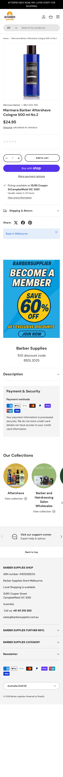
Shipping (7, 127)
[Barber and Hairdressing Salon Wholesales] (44, 475)
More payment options (31, 176)
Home (6, 38)
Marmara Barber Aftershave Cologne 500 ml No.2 (34, 38)
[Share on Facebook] (22, 222)
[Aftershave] (15, 475)
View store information (20, 197)
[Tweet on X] (15, 222)
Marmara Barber (11, 105)
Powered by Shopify (35, 696)
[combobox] (31, 27)
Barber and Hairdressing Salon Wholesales (44, 499)
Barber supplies (18, 696)
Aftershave (16, 493)
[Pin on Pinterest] (30, 222)
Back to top (31, 552)
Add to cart (42, 157)
